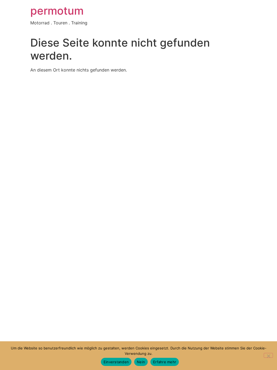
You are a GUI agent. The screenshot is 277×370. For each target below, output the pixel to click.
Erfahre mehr (164, 362)
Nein (141, 362)
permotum (57, 10)
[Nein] (268, 355)
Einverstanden (116, 362)
